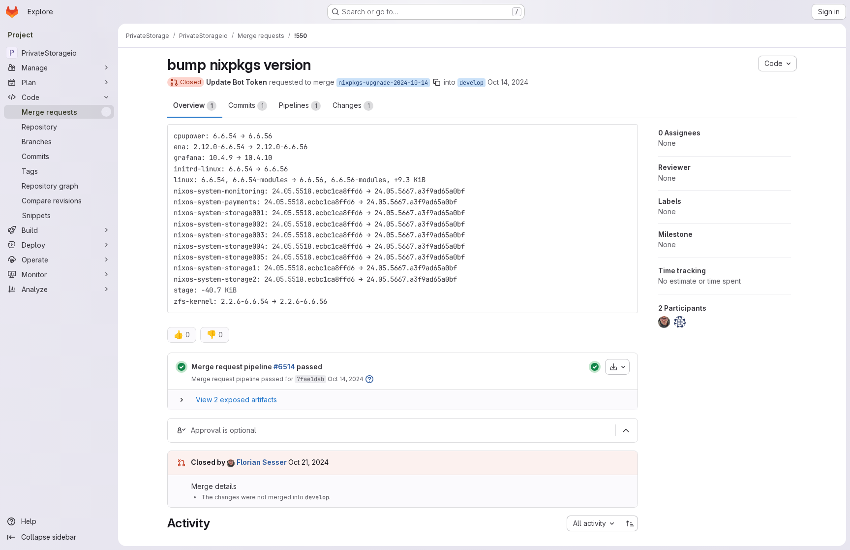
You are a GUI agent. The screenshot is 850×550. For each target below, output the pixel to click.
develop (471, 83)
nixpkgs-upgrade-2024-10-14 (383, 83)
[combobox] (594, 523)
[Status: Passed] (181, 367)
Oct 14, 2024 (507, 82)
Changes (351, 105)
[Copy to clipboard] (626, 136)
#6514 (284, 366)
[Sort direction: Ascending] (630, 523)
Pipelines (298, 105)
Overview (193, 105)
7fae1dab (310, 379)
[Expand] (181, 400)
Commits (246, 105)
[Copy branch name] (437, 82)
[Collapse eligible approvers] (626, 430)
